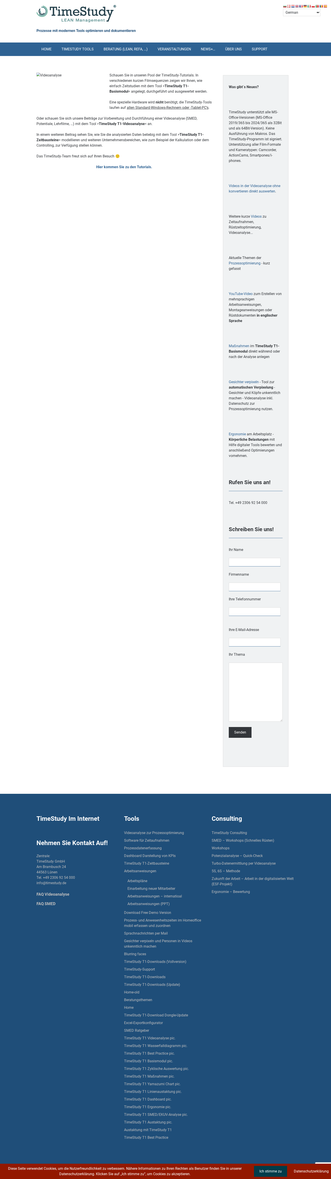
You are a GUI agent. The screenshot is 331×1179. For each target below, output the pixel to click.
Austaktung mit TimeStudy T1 (148, 1130)
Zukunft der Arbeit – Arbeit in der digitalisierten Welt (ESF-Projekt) (253, 881)
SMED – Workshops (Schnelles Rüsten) (243, 840)
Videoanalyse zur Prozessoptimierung (154, 833)
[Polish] (313, 6)
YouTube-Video (241, 294)
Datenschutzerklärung (311, 1171)
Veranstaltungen (174, 49)
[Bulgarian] (285, 6)
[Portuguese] (317, 6)
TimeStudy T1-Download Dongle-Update (156, 1015)
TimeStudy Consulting (229, 833)
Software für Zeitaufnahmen (146, 840)
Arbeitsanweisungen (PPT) (148, 904)
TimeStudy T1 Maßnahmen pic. (149, 1076)
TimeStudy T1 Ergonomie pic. (147, 1107)
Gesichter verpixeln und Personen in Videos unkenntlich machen (158, 944)
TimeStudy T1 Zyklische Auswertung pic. (156, 1069)
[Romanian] (322, 6)
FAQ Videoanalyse (52, 894)
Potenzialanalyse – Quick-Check (237, 856)
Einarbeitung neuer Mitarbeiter (151, 888)
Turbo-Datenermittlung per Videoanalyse (244, 863)
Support (260, 49)
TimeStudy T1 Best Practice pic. (149, 1053)
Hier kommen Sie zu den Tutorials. (124, 167)
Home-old (131, 992)
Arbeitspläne (137, 881)
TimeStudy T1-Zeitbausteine (146, 863)
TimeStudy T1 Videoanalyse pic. (149, 1038)
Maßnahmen (239, 346)
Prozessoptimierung (245, 263)
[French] (301, 6)
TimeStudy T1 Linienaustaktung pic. (153, 1092)
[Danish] (289, 6)
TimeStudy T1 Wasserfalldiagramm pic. (155, 1046)
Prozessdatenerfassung (143, 848)
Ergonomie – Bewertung (231, 892)
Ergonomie (237, 434)
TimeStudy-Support (139, 969)
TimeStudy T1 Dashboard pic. (148, 1099)
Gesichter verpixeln (244, 382)
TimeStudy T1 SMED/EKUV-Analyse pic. (156, 1114)
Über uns (233, 49)
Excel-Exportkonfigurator (143, 1023)
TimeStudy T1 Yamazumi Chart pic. (152, 1084)
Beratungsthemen (138, 1000)
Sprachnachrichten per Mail (146, 933)
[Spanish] (326, 6)
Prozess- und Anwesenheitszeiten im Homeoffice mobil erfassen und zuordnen (162, 923)
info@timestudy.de (51, 883)
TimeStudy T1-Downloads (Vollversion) (155, 962)
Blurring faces (135, 954)
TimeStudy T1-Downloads (145, 977)
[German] (305, 6)
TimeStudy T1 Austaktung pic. (148, 1122)
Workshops (220, 848)
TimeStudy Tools (77, 49)
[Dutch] (293, 6)
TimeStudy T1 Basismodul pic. (148, 1061)
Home (46, 49)
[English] (297, 6)
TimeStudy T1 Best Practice (146, 1137)
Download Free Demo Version (147, 913)
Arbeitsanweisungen (140, 871)
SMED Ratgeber (136, 1030)
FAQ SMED (46, 903)
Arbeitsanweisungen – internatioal (154, 896)
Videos (256, 216)
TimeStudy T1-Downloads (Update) (152, 984)
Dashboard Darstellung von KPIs (150, 856)
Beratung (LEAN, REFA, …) (126, 49)
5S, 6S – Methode (226, 871)
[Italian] (309, 6)
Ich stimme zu (270, 1171)
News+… (208, 49)
